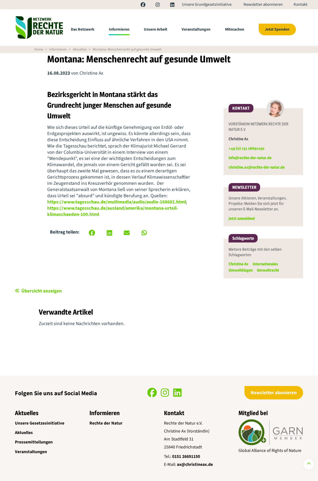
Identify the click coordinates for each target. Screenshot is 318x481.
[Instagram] (153, 5)
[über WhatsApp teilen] (144, 233)
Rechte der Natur (105, 423)
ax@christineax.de (195, 464)
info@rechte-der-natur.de (250, 157)
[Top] (308, 464)
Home (38, 49)
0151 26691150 (186, 456)
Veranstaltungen (196, 29)
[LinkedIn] (167, 5)
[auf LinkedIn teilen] (109, 233)
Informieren (119, 29)
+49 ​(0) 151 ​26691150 (246, 148)
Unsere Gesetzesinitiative (39, 423)
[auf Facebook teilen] (92, 233)
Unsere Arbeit (155, 29)
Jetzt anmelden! (242, 218)
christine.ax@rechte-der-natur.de (257, 167)
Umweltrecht (268, 270)
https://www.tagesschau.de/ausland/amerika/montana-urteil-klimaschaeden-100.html (112, 211)
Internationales (265, 264)
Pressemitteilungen (34, 442)
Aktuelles (80, 49)
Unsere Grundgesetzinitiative (207, 4)
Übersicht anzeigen (41, 291)
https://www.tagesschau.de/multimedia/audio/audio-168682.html (116, 201)
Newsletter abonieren (274, 392)
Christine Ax (238, 264)
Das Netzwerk (82, 29)
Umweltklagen (241, 270)
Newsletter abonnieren (263, 4)
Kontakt (301, 4)
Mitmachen (234, 29)
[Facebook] (138, 5)
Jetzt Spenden (277, 29)
